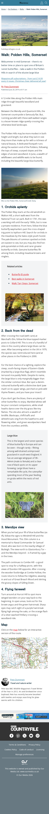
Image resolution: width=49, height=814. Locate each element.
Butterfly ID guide (20, 274)
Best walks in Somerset (23, 278)
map (15, 629)
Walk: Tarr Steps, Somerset (25, 283)
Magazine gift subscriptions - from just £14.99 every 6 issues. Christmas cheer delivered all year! (23, 79)
